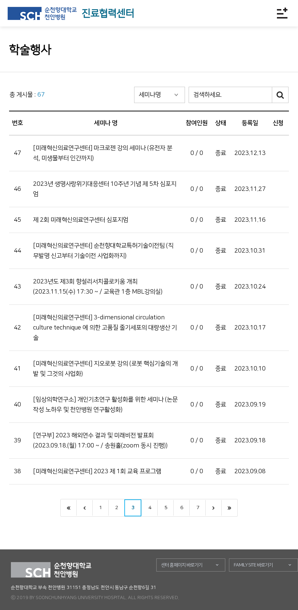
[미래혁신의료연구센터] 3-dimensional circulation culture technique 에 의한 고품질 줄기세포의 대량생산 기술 (105, 327)
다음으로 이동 (213, 508)
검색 (280, 95)
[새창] (42, 13)
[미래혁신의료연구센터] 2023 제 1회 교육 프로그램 (97, 471)
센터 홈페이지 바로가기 (181, 565)
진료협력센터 (108, 13)
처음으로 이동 (68, 508)
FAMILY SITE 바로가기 (253, 565)
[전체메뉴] (282, 13)
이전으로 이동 (84, 508)
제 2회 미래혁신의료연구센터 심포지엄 (80, 220)
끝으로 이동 (229, 508)
